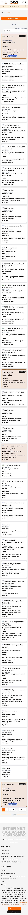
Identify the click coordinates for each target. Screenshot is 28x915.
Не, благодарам (14, 912)
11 (21, 810)
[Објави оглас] (23, 2)
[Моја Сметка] (26, 2)
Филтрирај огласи (13, 18)
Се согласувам (14, 909)
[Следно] (24, 809)
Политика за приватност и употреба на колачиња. (14, 904)
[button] (2, 2)
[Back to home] (14, 2)
